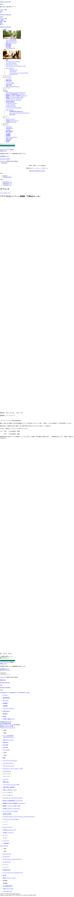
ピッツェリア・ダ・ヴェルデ (13, 100)
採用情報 (8, 135)
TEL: (5, 682)
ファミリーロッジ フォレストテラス (18, 72)
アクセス (8, 129)
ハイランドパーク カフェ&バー (14, 107)
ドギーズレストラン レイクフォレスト (16, 92)
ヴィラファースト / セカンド (13, 61)
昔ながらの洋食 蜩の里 (15, 94)
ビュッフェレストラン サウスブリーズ (19, 113)
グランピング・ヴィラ (11, 64)
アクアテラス (12, 71)
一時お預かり (9, 128)
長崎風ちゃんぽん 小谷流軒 (16, 95)
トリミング (9, 126)
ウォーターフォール (11, 63)
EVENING (8, 46)
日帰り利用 (9, 85)
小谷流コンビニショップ (12, 120)
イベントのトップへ (5, 192)
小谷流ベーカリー (14, 98)
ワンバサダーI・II (10, 48)
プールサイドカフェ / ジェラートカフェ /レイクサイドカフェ (11, 105)
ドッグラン (9, 79)
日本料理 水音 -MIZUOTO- (16, 111)
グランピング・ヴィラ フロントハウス (16, 66)
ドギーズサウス (10, 68)
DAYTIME (8, 45)
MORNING (8, 44)
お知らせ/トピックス (11, 42)
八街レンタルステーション (13, 86)
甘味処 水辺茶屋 (10, 101)
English (7, 141)
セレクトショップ (10, 119)
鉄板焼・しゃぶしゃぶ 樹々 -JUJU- (15, 97)
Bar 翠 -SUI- (12, 114)
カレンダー (9, 132)
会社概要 (8, 134)
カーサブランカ (13, 74)
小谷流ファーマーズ (11, 122)
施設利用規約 (9, 131)
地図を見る (3, 680)
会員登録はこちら (4, 156)
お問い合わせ (9, 138)
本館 (7, 60)
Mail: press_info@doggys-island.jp (37, 170)
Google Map (4, 162)
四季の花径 (9, 80)
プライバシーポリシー (11, 137)
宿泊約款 (8, 140)
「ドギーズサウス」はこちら (7, 145)
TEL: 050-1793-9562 (5, 158)
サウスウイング (13, 69)
